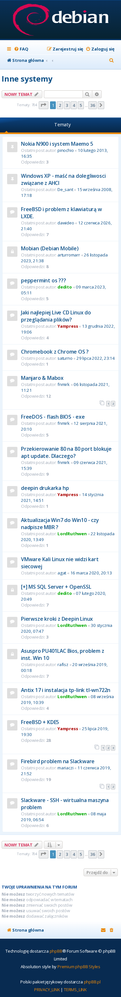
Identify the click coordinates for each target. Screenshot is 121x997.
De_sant (65, 189)
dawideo (65, 223)
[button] (43, 105)
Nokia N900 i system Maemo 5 (57, 143)
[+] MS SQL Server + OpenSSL (56, 586)
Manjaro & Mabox (42, 377)
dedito (64, 287)
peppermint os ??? (43, 280)
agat (61, 573)
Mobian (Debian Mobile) (50, 248)
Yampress (67, 326)
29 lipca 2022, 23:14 (95, 358)
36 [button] (92, 105)
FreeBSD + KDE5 (40, 722)
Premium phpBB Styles (78, 966)
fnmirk (63, 384)
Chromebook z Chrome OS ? (55, 351)
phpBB (56, 951)
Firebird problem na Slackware (58, 761)
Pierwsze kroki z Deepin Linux (57, 618)
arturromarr (68, 255)
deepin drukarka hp (45, 488)
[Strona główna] (60, 20)
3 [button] (67, 105)
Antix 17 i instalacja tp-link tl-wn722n (65, 690)
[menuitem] (21, 49)
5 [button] (81, 105)
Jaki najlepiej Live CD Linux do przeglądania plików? (56, 316)
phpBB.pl (92, 982)
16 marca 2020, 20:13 (91, 573)
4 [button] (74, 105)
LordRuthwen (72, 534)
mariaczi (65, 768)
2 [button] (60, 105)
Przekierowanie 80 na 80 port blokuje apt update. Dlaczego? (66, 452)
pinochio (65, 150)
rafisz (62, 664)
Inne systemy (27, 78)
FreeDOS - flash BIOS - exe (53, 416)
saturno (65, 358)
